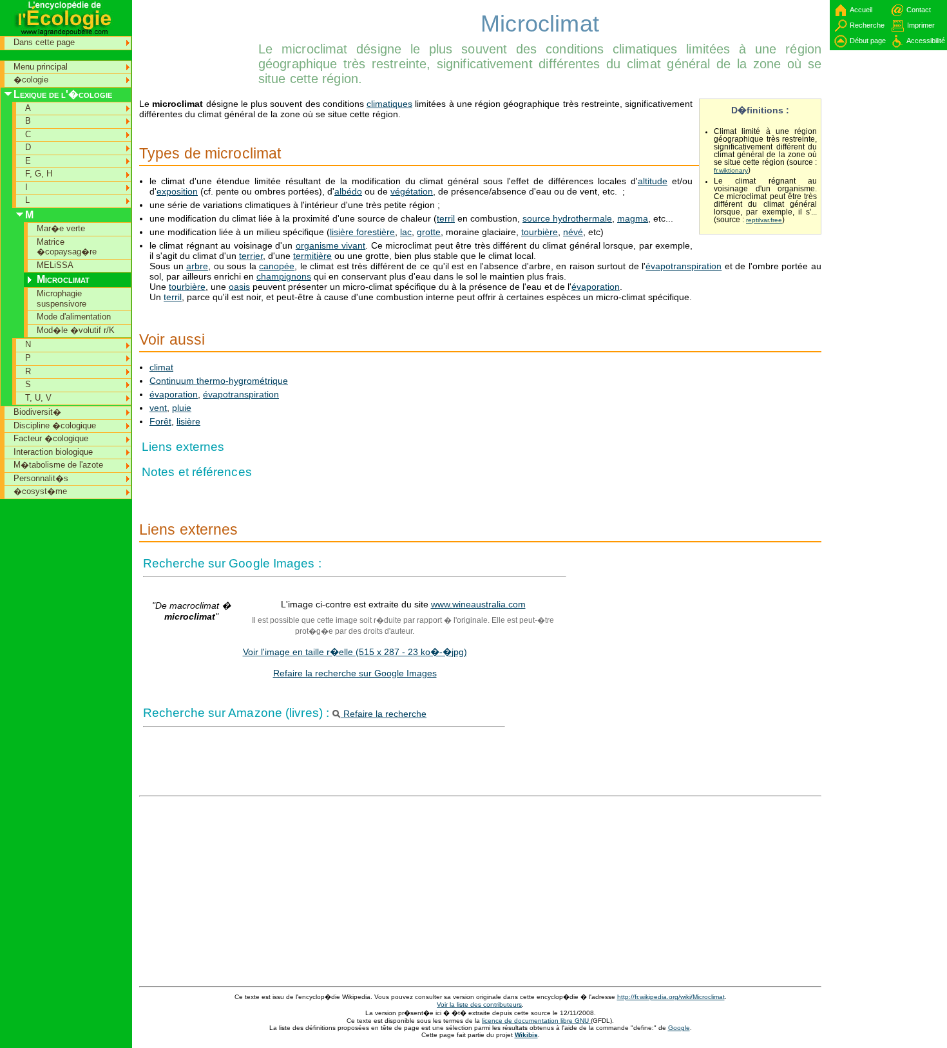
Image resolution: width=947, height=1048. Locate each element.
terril (446, 218)
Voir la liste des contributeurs (479, 1004)
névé (573, 232)
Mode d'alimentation (74, 316)
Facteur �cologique (51, 438)
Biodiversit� (37, 412)
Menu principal (41, 66)
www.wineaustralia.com (478, 604)
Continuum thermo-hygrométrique (218, 381)
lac (406, 232)
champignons (283, 276)
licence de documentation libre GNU (536, 1020)
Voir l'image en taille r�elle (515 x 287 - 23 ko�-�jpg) (355, 652)
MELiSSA (55, 265)
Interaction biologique (53, 452)
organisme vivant (330, 245)
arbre (197, 266)
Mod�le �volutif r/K (76, 330)
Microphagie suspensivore (61, 299)
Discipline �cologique (55, 425)
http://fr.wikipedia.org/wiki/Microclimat (671, 996)
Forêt (160, 421)
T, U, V (38, 398)
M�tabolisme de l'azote (58, 465)
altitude (652, 181)
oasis (239, 286)
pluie (181, 408)
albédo (348, 191)
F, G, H (38, 173)
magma (632, 218)
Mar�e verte (61, 228)
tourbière (539, 232)
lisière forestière (362, 232)
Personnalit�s (41, 478)
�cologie (31, 79)
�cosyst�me (40, 491)
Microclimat (63, 279)
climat (161, 367)
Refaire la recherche (383, 714)
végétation (411, 191)
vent (158, 408)
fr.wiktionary (731, 170)
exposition (177, 191)
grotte (429, 232)
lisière (188, 421)
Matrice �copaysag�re (67, 247)
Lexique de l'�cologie (63, 94)
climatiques (389, 104)
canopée (276, 266)
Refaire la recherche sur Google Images (355, 673)
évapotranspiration (684, 266)
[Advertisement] (197, 29)
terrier (251, 256)
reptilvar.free (764, 220)
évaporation (595, 286)
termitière (312, 256)
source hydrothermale (567, 218)
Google (679, 1027)
